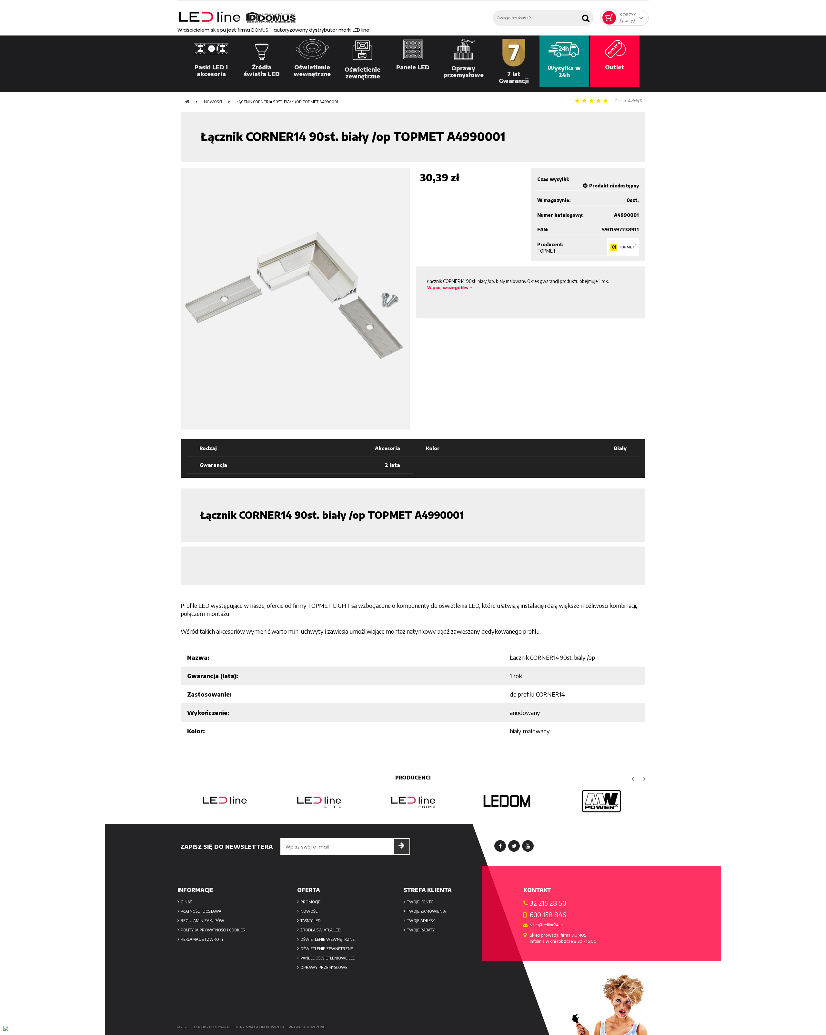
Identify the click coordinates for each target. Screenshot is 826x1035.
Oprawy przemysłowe (324, 967)
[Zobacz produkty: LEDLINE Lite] (319, 801)
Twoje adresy (421, 921)
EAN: (543, 229)
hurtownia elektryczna (231, 1027)
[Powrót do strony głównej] (187, 101)
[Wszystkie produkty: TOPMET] (623, 247)
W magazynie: (554, 200)
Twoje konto (420, 902)
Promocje (310, 902)
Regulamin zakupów (202, 921)
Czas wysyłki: (553, 179)
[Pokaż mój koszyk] (609, 18)
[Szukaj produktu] (587, 16)
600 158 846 (548, 914)
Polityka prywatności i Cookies (213, 930)
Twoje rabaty (421, 930)
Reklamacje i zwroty (202, 939)
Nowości (309, 911)
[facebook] (500, 846)
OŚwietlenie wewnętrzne (327, 939)
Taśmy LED (310, 921)
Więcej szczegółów (448, 288)
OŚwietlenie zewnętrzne (326, 949)
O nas (186, 902)
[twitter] (514, 846)
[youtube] (528, 846)
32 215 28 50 (548, 903)
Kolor (432, 448)
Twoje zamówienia (426, 911)
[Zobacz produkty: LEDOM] (507, 801)
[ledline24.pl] (333, 17)
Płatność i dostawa (201, 911)
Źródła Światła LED (320, 930)
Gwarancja (213, 465)
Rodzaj (208, 448)
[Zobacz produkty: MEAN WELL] (601, 801)
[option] (224, 801)
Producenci (413, 777)
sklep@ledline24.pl (546, 925)
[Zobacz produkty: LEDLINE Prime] (413, 801)
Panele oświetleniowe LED (328, 958)
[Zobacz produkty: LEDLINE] (224, 801)
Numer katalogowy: (560, 215)
